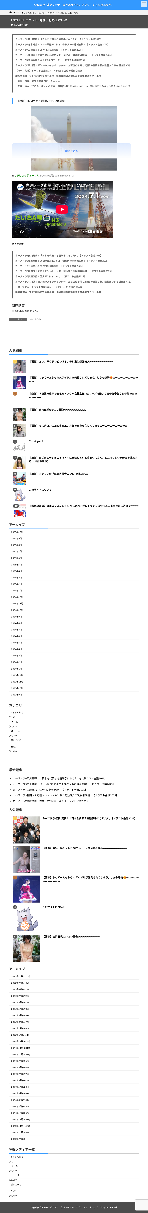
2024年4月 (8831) (20, 1093)
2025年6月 (16, 558)
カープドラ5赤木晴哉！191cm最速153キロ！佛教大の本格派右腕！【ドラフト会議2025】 (62, 44)
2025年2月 (16, 584)
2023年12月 (17, 675)
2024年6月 (16, 636)
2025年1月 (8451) (20, 1034)
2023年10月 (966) (20, 1132)
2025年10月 (17, 532)
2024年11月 (17, 603)
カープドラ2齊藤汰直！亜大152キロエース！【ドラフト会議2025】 (50, 60)
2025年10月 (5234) (20, 976)
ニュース (15, 730)
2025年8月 (16, 545)
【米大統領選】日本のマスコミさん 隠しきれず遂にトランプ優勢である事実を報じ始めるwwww (83, 505)
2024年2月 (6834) (20, 1106)
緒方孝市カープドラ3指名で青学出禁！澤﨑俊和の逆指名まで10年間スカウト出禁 (58, 76)
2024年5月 (16, 642)
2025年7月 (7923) (20, 996)
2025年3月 (16, 577)
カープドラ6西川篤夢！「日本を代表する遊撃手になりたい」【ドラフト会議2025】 (59, 39)
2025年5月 (16, 564)
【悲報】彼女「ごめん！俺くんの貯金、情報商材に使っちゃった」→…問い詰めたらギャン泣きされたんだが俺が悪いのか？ (74, 86)
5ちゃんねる (35, 319)
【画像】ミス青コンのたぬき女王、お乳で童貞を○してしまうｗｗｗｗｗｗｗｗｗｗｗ (78, 425)
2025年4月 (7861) (20, 1015)
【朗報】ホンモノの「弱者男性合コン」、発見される (58, 473)
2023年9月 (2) (18, 1139)
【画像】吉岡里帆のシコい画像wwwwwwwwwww (57, 409)
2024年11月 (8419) (20, 1048)
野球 (13, 746)
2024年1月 (16, 668)
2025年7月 (16, 551)
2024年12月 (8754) (20, 1041)
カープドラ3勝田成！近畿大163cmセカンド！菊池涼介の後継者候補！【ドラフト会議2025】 (64, 55)
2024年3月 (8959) (20, 1100)
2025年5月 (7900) (20, 1009)
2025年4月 (16, 571)
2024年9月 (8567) (20, 1061)
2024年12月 (17, 597)
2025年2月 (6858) (20, 1028)
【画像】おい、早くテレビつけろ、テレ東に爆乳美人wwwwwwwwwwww (71, 361)
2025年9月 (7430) (20, 982)
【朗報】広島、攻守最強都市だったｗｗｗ (37, 81)
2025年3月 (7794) (20, 1021)
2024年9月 (16, 616)
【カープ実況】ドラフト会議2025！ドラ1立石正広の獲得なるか (48, 70)
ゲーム (14, 721)
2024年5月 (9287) (20, 1087)
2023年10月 (17, 688)
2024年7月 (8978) (20, 1074)
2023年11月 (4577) (20, 1126)
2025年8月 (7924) (20, 989)
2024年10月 (17, 610)
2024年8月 (16, 623)
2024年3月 (16, 655)
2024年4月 (16, 649)
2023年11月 (17, 681)
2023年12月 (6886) (20, 1119)
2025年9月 (16, 538)
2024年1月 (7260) (20, 1113)
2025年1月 (16, 590)
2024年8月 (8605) (20, 1067)
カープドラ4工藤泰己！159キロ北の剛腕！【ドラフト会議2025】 (49, 49)
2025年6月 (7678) (20, 1002)
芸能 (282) (16, 740)
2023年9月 (16, 694)
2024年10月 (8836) (20, 1054)
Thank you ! (36, 441)
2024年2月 (16, 662)
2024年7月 (16, 629)
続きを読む (18, 244)
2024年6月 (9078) (20, 1080)
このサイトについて (40, 489)
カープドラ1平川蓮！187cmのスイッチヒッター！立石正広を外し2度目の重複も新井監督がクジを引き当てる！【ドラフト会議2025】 (74, 65)
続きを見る (71, 150)
